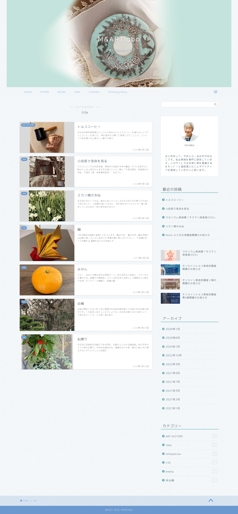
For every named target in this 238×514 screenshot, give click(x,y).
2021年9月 (173, 373)
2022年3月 (173, 364)
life (190, 463)
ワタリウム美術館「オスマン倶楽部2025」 (191, 217)
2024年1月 (173, 346)
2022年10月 (174, 355)
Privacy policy (117, 91)
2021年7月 (173, 382)
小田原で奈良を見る (177, 208)
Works (62, 91)
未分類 (190, 480)
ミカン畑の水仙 (175, 226)
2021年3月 (173, 391)
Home (28, 91)
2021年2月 (173, 399)
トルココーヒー (175, 199)
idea (190, 445)
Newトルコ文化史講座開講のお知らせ (188, 235)
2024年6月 (173, 338)
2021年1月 (173, 408)
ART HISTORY (190, 436)
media (190, 471)
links (77, 91)
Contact (94, 91)
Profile (44, 91)
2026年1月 (173, 329)
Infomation (190, 454)
